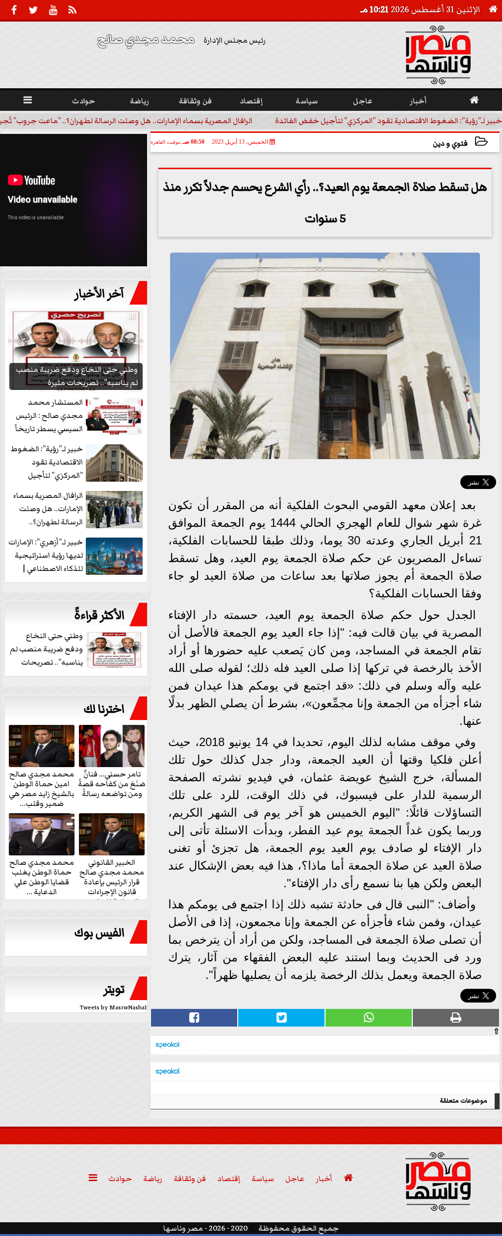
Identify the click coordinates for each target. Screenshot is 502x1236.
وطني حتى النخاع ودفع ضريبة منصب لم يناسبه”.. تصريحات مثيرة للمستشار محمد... (77, 650)
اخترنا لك (104, 709)
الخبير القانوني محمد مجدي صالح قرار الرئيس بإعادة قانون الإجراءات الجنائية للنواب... (111, 881)
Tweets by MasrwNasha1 (113, 1007)
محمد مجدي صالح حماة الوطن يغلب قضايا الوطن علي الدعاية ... (41, 876)
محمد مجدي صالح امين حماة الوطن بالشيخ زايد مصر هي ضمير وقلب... (41, 788)
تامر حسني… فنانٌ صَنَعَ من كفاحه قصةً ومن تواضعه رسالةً (112, 783)
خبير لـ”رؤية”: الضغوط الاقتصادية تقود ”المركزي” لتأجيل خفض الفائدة (388, 121)
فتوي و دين (450, 143)
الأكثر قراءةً (99, 615)
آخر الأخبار (100, 294)
